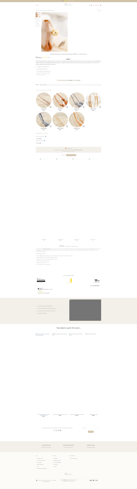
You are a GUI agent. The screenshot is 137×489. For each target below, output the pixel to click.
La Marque (55, 458)
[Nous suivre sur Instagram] (56, 430)
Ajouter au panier (71, 155)
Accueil (37, 10)
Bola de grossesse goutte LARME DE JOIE (60, 414)
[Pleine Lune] (68, 5)
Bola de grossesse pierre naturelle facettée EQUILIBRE (43, 415)
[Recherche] (89, 5)
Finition (37, 84)
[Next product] (98, 10)
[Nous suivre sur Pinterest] (60, 430)
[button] (38, 5)
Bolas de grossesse (43, 10)
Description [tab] (61, 246)
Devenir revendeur (73, 458)
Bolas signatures (51, 10)
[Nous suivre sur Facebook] (54, 430)
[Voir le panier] (100, 5)
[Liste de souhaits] (91, 5)
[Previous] (43, 32)
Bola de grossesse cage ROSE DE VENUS (77, 414)
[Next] (66, 32)
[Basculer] (37, 306)
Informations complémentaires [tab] (71, 246)
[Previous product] (100, 10)
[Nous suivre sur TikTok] (58, 430)
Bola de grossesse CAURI (93, 414)
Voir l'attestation (41, 281)
